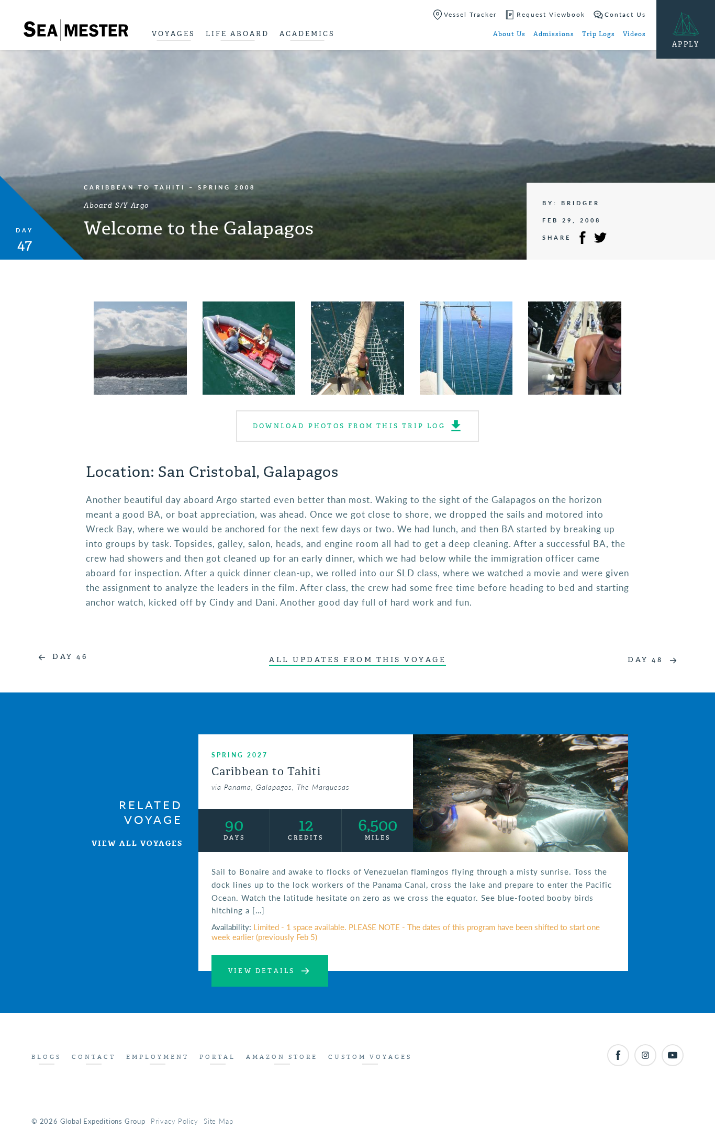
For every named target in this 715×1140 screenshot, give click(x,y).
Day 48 (645, 660)
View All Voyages (137, 843)
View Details (261, 971)
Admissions (553, 34)
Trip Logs (598, 34)
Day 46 (69, 657)
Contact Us (625, 14)
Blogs (46, 1057)
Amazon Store (282, 1057)
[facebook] (618, 1055)
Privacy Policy (174, 1120)
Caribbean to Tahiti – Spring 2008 (169, 187)
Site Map (218, 1120)
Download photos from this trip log (349, 426)
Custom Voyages (370, 1057)
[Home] (76, 31)
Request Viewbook (551, 14)
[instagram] (645, 1055)
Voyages (173, 33)
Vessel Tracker (470, 14)
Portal (217, 1057)
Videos (634, 34)
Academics (307, 33)
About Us (509, 34)
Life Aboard (237, 33)
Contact (94, 1057)
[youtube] (673, 1055)
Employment (157, 1057)
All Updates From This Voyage (357, 660)
